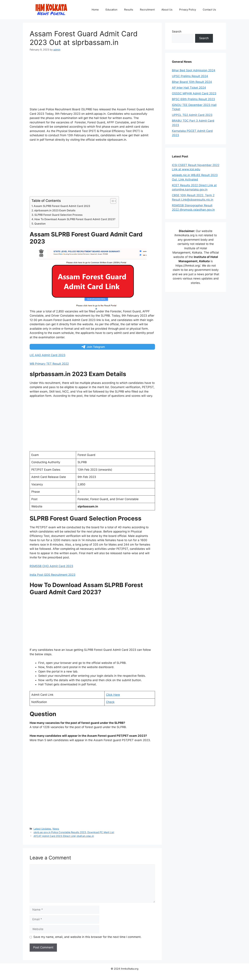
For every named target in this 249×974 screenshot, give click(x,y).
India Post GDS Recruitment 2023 (52, 574)
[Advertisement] (92, 81)
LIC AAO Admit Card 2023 (47, 355)
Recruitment (147, 9)
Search (176, 31)
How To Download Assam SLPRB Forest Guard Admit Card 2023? (74, 219)
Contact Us (209, 9)
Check (110, 702)
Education (111, 9)
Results (128, 9)
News (56, 828)
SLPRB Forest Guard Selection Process (58, 214)
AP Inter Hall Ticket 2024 (189, 87)
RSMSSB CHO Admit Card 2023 (51, 566)
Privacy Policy (187, 9)
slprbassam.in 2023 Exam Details (54, 210)
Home (95, 9)
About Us (166, 9)
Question (40, 223)
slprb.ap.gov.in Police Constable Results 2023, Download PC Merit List (74, 832)
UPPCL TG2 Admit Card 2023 (192, 115)
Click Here (113, 694)
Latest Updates (42, 828)
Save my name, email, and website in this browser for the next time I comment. (87, 937)
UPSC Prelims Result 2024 (190, 76)
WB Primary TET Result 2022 (49, 363)
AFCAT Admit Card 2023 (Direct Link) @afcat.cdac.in (64, 836)
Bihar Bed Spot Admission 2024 (193, 70)
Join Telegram (96, 346)
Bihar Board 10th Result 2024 (192, 82)
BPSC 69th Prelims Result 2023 (193, 99)
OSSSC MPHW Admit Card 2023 (194, 93)
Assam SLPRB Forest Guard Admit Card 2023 (62, 206)
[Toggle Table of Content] (111, 201)
